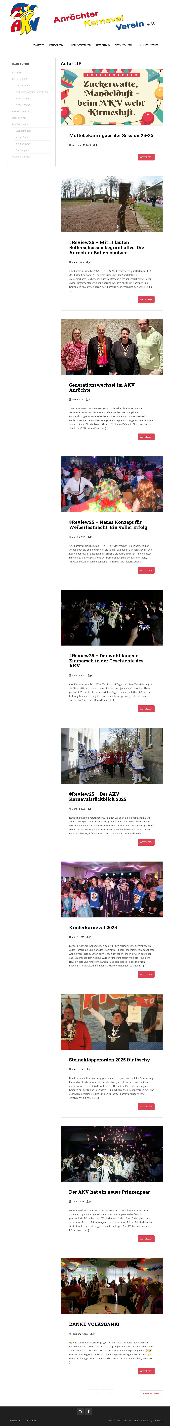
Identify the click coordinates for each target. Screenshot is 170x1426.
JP (97, 145)
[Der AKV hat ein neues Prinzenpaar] (112, 1154)
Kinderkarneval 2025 (93, 927)
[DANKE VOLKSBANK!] (112, 1286)
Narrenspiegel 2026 (81, 45)
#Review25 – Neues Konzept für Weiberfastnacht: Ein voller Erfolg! (109, 524)
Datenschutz (33, 1420)
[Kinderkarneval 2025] (112, 889)
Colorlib (136, 1420)
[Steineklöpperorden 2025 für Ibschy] (112, 1022)
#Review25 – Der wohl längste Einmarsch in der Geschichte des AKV (106, 660)
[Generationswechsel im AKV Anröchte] (112, 347)
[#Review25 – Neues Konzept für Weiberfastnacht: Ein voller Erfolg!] (112, 484)
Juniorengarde (23, 143)
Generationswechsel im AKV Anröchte (102, 387)
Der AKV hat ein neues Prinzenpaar (109, 1192)
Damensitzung (23, 85)
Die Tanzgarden (123, 45)
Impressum (14, 1420)
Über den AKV (103, 45)
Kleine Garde (22, 137)
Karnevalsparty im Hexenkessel (32, 91)
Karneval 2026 (56, 45)
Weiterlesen (146, 157)
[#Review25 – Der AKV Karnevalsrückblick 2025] (112, 756)
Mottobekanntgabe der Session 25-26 (111, 135)
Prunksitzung (22, 98)
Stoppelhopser (23, 130)
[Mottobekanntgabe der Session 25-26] (112, 97)
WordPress (158, 1420)
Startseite (38, 45)
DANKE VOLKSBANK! (94, 1324)
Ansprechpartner (149, 45)
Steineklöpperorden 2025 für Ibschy (109, 1060)
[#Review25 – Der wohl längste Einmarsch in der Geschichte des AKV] (112, 618)
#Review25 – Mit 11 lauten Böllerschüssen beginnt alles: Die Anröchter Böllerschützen (106, 247)
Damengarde (23, 150)
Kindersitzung (23, 104)
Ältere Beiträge (151, 1393)
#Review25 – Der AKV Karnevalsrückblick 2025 (97, 796)
